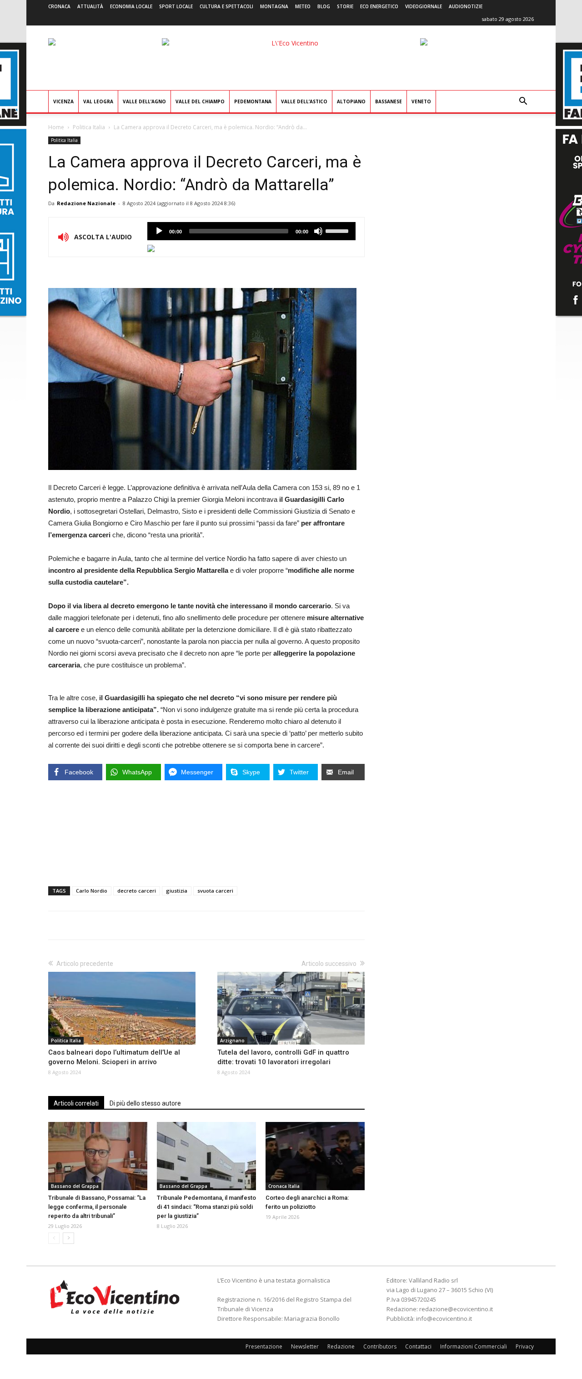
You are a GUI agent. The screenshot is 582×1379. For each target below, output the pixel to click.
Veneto (421, 101)
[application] (251, 231)
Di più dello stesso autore (145, 1103)
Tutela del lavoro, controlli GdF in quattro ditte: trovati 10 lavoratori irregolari (283, 1057)
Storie (345, 6)
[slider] (338, 230)
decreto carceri (136, 890)
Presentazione (264, 1346)
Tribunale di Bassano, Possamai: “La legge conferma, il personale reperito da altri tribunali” (97, 1206)
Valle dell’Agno (144, 101)
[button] (523, 102)
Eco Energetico (379, 6)
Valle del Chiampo (200, 101)
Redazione (341, 1346)
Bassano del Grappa (75, 1186)
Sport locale (176, 6)
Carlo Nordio (91, 890)
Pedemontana (252, 101)
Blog (323, 6)
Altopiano (351, 101)
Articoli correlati (76, 1103)
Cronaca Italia (284, 1186)
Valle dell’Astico (304, 101)
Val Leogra (98, 101)
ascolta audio (159, 231)
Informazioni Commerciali (473, 1346)
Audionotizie (465, 6)
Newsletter (305, 1346)
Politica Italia (89, 127)
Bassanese (388, 101)
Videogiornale (423, 6)
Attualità (90, 6)
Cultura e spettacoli (226, 6)
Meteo (303, 6)
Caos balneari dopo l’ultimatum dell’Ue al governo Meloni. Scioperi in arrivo (114, 1057)
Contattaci (418, 1346)
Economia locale (131, 6)
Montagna (274, 6)
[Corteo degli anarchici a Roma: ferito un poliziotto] (315, 1156)
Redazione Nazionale (86, 203)
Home (56, 127)
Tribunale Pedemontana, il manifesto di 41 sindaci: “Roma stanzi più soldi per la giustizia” (206, 1206)
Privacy (525, 1346)
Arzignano (232, 1040)
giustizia (176, 890)
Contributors (379, 1346)
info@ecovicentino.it (444, 1318)
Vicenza (63, 101)
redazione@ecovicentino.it (456, 1309)
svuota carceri (215, 890)
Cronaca (59, 6)
